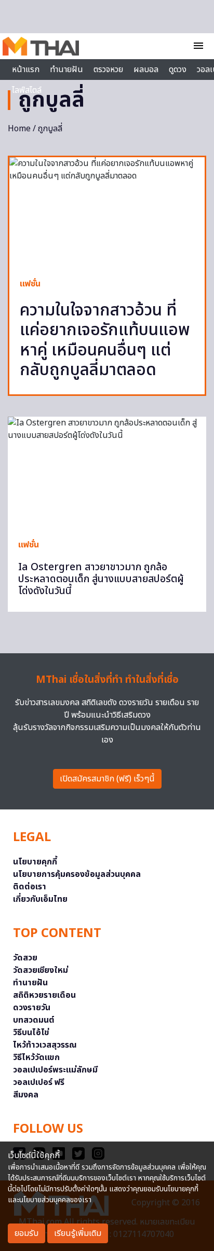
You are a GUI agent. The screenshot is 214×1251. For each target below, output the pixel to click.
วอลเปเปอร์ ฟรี (38, 1082)
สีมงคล (25, 1095)
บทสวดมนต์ (34, 1020)
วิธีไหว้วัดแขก (36, 1057)
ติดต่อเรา (29, 887)
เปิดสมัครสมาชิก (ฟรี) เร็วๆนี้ (107, 779)
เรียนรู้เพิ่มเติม (77, 1233)
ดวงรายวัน (31, 1007)
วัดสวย (25, 958)
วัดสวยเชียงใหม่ (40, 970)
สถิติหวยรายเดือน (44, 995)
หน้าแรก (25, 69)
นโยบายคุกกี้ (35, 862)
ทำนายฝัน (66, 69)
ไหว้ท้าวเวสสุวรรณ (45, 1045)
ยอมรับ (26, 1233)
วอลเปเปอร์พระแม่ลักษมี (55, 1070)
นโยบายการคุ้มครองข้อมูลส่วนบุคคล (77, 874)
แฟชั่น (30, 284)
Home (19, 128)
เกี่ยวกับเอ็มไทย (40, 899)
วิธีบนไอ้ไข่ (31, 1032)
